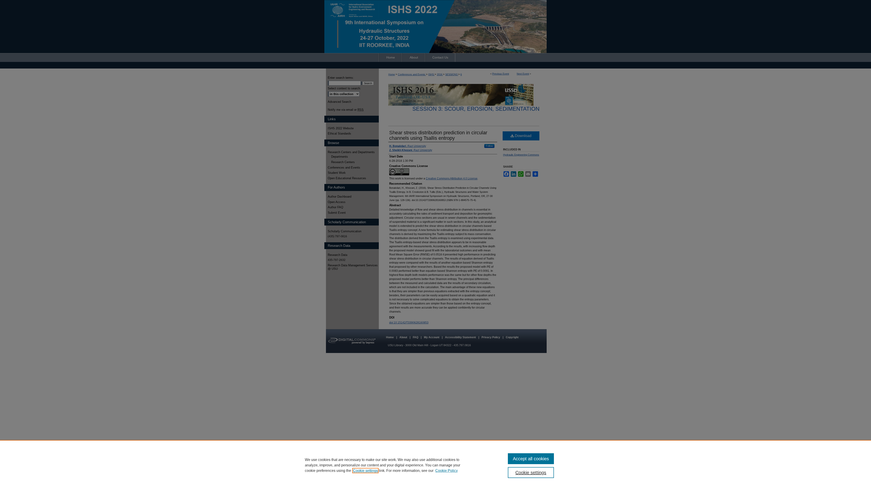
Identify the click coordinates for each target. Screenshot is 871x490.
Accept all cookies (531, 458)
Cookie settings (365, 471)
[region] (435, 465)
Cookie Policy (446, 471)
